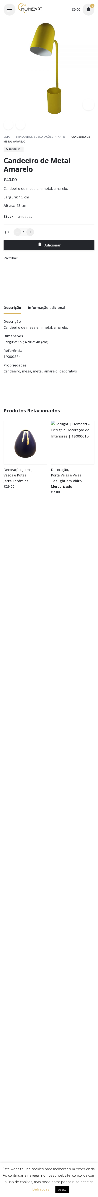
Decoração (12, 469)
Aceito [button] (62, 1189)
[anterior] (8, 125)
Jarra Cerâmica (16, 480)
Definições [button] (40, 1189)
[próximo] (20, 125)
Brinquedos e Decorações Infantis (40, 136)
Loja (7, 136)
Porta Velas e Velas (66, 475)
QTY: (7, 232)
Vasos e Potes (15, 475)
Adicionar (12, 491)
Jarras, (27, 469)
